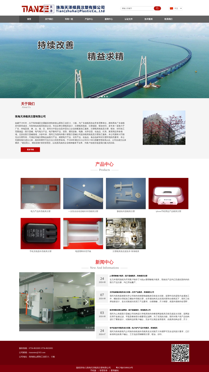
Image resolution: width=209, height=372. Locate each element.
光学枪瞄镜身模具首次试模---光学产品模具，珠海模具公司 (132, 292)
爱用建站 (115, 370)
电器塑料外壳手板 (83, 251)
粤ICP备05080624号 (124, 368)
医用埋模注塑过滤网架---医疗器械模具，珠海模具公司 (130, 310)
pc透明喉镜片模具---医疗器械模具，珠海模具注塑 (128, 276)
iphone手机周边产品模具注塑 (168, 211)
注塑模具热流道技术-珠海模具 (126, 251)
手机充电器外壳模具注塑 (40, 251)
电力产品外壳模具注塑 (40, 211)
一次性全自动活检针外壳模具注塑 (83, 211)
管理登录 (103, 370)
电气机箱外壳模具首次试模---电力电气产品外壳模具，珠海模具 (134, 328)
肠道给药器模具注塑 (126, 211)
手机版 (93, 370)
